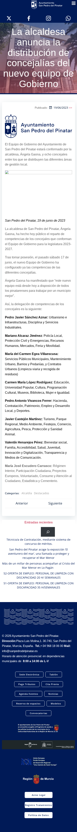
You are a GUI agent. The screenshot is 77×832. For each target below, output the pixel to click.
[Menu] (73, 3)
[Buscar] (48, 532)
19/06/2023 (61, 107)
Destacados (41, 493)
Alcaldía (27, 493)
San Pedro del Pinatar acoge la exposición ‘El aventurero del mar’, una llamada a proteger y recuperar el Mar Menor (38, 554)
